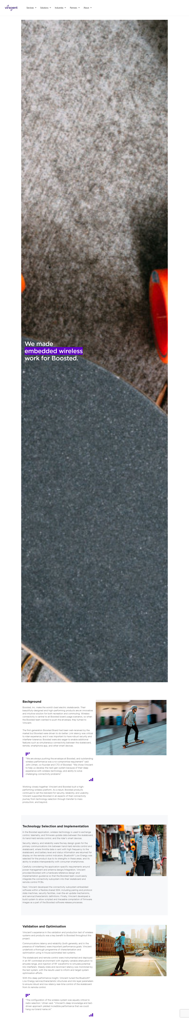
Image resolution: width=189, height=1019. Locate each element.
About (86, 7)
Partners (73, 7)
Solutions (44, 7)
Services (30, 7)
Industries (59, 7)
